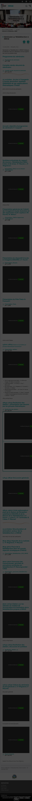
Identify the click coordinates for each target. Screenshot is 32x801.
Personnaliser (16, 799)
